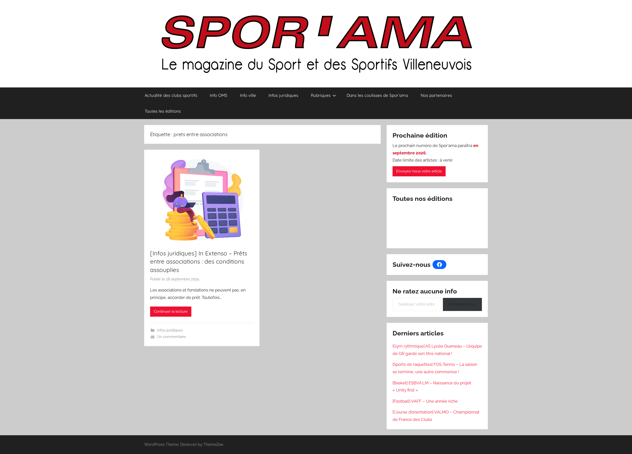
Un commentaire (171, 336)
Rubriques (321, 95)
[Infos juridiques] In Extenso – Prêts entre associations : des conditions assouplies (198, 261)
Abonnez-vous (462, 304)
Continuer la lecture (171, 311)
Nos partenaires (436, 95)
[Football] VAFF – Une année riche (425, 401)
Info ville (248, 95)
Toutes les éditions (163, 111)
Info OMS (218, 95)
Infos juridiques (283, 95)
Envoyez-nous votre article (419, 171)
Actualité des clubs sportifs (171, 95)
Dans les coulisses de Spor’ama (377, 95)
